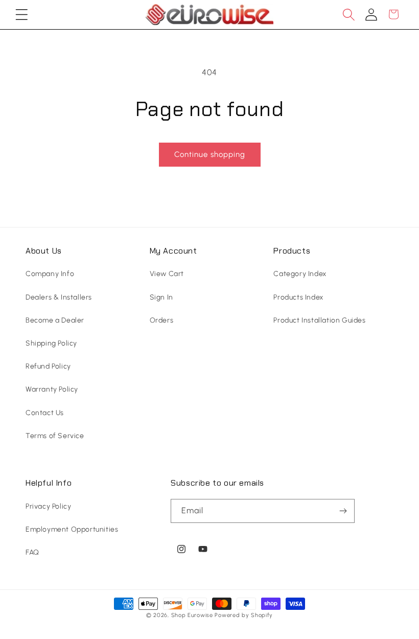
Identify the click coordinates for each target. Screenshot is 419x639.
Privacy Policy (48, 506)
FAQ (32, 552)
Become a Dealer (55, 320)
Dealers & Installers (59, 297)
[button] (21, 14)
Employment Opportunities (72, 529)
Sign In (161, 297)
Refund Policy (48, 366)
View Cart (167, 273)
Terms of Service (55, 435)
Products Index (298, 297)
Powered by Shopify (244, 615)
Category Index (299, 273)
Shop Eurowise (192, 615)
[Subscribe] (343, 511)
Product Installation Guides (319, 320)
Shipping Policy (51, 343)
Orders (162, 320)
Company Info (50, 273)
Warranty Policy (52, 389)
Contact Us (45, 412)
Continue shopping (209, 154)
